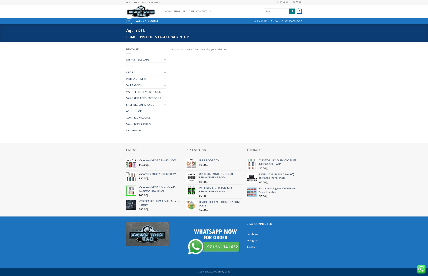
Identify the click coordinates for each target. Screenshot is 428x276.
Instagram (252, 240)
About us (188, 11)
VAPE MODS (134, 85)
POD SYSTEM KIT (137, 78)
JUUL (129, 65)
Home (168, 11)
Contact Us (203, 11)
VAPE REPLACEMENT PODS (143, 91)
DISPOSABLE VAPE (137, 59)
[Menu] (129, 21)
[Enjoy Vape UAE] (143, 11)
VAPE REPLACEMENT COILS (143, 98)
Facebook (252, 234)
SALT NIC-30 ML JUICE (140, 104)
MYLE (129, 72)
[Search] (292, 11)
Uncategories (134, 130)
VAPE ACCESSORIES (138, 124)
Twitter (251, 246)
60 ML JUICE (134, 111)
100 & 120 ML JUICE (138, 117)
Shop (177, 11)
